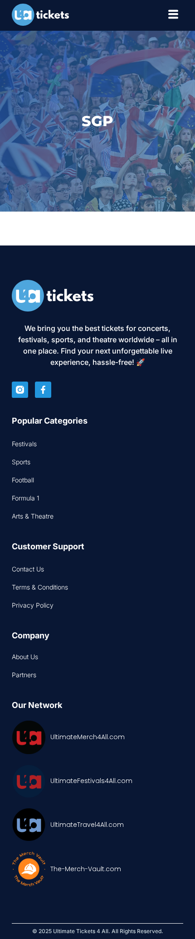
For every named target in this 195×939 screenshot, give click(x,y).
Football (23, 480)
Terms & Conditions (40, 587)
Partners (24, 675)
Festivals (24, 444)
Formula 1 (25, 498)
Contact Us (28, 569)
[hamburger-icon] (173, 16)
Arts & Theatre (33, 516)
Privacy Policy (33, 605)
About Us (25, 657)
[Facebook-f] (43, 390)
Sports (21, 462)
